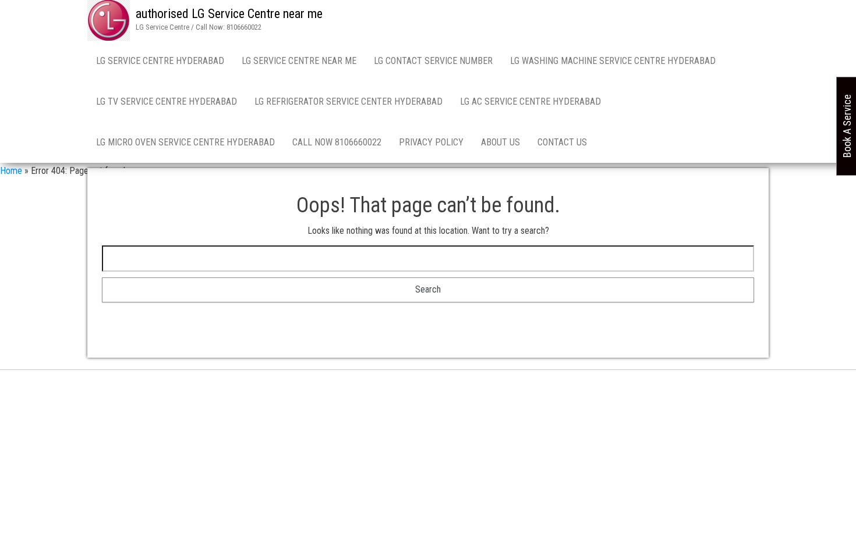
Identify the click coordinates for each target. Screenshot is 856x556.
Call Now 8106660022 (336, 142)
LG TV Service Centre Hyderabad (166, 101)
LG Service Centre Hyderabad (160, 60)
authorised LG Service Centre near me (229, 13)
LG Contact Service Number (433, 60)
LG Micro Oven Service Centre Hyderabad (185, 142)
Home (11, 170)
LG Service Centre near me (299, 60)
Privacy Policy (431, 142)
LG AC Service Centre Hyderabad (530, 101)
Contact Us (562, 142)
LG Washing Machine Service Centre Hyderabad (613, 60)
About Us (500, 142)
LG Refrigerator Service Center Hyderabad (348, 101)
